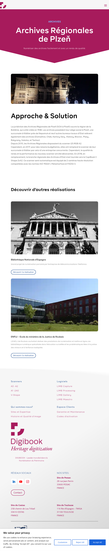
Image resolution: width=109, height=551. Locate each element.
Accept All (97, 542)
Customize (62, 542)
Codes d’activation (67, 416)
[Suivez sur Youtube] (21, 482)
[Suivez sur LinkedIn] (14, 482)
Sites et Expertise (20, 412)
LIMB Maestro (64, 399)
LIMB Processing (66, 390)
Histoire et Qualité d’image (26, 416)
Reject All (80, 542)
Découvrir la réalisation (23, 272)
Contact (18, 492)
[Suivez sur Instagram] (28, 482)
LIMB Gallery (64, 395)
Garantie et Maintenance (71, 412)
